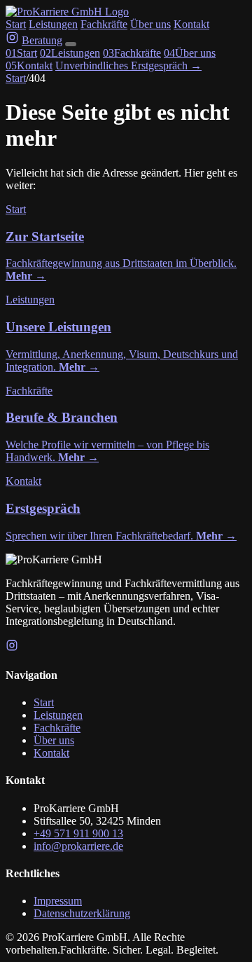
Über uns (150, 24)
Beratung (42, 40)
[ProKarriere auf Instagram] (12, 40)
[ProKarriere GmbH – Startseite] (67, 12)
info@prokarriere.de (78, 846)
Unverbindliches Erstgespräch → (128, 65)
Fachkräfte (103, 24)
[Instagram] (12, 648)
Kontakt (191, 24)
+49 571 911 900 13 (78, 833)
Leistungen (53, 24)
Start (16, 24)
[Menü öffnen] (70, 44)
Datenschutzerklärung (82, 913)
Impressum (58, 901)
